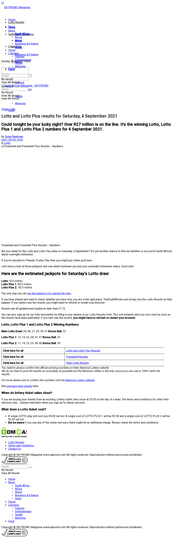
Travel (11, 50)
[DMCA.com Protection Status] (14, 436)
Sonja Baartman (14, 136)
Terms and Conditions (21, 445)
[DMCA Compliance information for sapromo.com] (14, 463)
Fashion (19, 82)
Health (19, 63)
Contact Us (14, 46)
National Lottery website (79, 380)
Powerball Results (77, 356)
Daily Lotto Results (77, 363)
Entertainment (23, 59)
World (18, 40)
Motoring (20, 103)
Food (11, 69)
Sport (18, 47)
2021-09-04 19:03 (12, 139)
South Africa (22, 34)
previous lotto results (19, 386)
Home (11, 19)
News (11, 30)
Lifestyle (13, 53)
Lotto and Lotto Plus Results (83, 350)
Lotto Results (16, 22)
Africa (18, 37)
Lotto (12, 109)
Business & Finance (26, 54)
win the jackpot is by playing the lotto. (49, 293)
